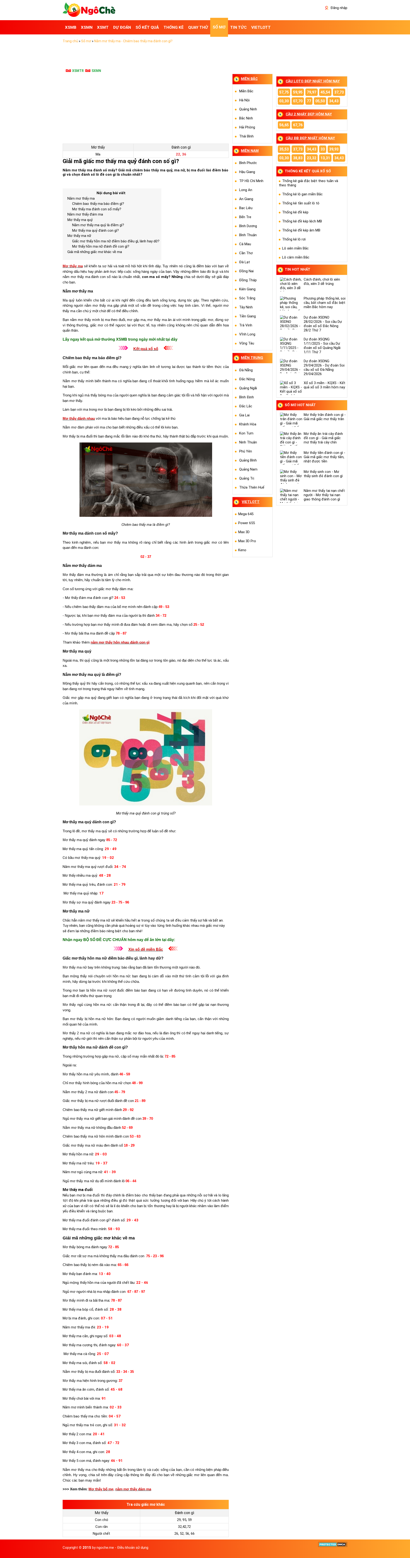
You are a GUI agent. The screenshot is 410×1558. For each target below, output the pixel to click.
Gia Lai (244, 415)
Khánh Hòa (247, 424)
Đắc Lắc (245, 406)
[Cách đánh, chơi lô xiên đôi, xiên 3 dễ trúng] (291, 284)
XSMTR (78, 71)
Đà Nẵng (246, 370)
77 (309, 101)
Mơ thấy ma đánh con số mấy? (96, 209)
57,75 (284, 92)
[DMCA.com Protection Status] (332, 1546)
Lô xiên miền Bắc (295, 248)
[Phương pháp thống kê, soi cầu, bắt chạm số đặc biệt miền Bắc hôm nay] (291, 303)
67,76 (298, 125)
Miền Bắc (246, 91)
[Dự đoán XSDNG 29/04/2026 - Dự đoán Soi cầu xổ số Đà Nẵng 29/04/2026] (291, 366)
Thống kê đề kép (295, 212)
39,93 (334, 149)
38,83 (298, 158)
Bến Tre (245, 217)
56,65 (284, 125)
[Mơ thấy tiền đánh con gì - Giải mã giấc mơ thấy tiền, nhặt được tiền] (291, 458)
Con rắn (101, 1527)
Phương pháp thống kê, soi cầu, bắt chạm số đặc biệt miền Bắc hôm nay (324, 302)
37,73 (339, 92)
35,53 (284, 149)
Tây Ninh (246, 307)
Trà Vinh (245, 325)
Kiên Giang (247, 289)
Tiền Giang (247, 316)
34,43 (334, 101)
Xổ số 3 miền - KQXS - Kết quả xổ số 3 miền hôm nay (324, 385)
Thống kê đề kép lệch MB (302, 221)
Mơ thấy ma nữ (79, 236)
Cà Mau (245, 244)
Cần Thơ (246, 253)
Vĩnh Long (247, 334)
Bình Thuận (248, 235)
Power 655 (246, 523)
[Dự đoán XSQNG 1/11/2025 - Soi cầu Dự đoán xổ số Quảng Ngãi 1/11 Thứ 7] (291, 344)
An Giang (246, 199)
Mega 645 (245, 514)
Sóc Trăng (247, 298)
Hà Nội (244, 100)
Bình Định (246, 397)
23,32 (311, 158)
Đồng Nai (246, 271)
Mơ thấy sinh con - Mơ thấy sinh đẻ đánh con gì (323, 474)
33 (323, 149)
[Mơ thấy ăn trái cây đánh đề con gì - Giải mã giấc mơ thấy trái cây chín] (291, 439)
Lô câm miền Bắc (295, 257)
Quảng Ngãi (248, 388)
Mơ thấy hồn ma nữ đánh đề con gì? (100, 246)
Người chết (101, 1533)
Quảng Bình (248, 460)
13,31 (325, 158)
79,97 (311, 92)
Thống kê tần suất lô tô (300, 203)
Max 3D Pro (247, 541)
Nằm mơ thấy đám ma (85, 214)
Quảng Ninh (248, 109)
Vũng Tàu (246, 343)
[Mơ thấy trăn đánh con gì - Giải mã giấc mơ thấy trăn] (291, 420)
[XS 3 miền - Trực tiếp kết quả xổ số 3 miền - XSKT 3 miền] (89, 16)
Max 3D (244, 532)
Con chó (101, 1520)
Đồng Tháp (248, 280)
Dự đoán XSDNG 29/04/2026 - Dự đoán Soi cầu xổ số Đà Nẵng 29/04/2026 (324, 367)
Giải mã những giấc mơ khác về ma (94, 252)
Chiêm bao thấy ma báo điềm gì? (98, 204)
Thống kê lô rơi (294, 239)
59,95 (298, 92)
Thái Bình (246, 136)
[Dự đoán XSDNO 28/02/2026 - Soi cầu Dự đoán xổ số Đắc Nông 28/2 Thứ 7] (291, 322)
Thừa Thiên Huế (251, 487)
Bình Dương (248, 226)
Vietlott (251, 502)
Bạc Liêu (245, 208)
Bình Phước (248, 163)
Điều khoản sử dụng (132, 1547)
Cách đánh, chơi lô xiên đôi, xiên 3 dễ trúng (322, 281)
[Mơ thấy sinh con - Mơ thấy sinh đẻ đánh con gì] (291, 477)
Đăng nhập (338, 8)
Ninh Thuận (248, 442)
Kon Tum (246, 433)
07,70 (298, 101)
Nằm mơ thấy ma (81, 198)
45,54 (325, 92)
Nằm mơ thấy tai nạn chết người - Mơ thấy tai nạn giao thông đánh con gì (324, 495)
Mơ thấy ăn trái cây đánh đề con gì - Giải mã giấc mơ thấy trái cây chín (323, 438)
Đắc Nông (247, 379)
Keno (242, 550)
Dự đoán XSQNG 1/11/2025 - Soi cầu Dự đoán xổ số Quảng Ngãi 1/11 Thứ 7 (322, 345)
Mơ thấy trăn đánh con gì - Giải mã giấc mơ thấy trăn (325, 417)
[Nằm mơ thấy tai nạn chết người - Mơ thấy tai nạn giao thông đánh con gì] (291, 496)
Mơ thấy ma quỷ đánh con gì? (95, 230)
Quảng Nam (248, 469)
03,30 (284, 101)
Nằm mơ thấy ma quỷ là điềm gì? (98, 225)
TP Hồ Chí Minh (251, 181)
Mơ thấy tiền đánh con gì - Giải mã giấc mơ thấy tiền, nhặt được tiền (324, 457)
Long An (245, 190)
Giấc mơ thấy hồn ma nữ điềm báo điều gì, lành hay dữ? (115, 241)
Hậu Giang (247, 172)
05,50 (320, 101)
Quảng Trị (246, 478)
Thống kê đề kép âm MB (301, 230)
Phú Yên (245, 451)
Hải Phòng (247, 127)
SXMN (96, 71)
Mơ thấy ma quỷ (80, 220)
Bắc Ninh (246, 118)
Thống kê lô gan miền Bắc (302, 194)
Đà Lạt (244, 262)
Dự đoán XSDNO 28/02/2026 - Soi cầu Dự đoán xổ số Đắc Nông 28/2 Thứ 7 (323, 323)
